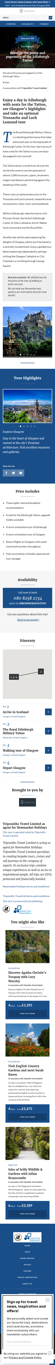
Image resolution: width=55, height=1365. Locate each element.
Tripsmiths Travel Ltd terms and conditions (26, 896)
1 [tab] (20, 354)
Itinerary (44, 24)
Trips (27, 1252)
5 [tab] (34, 354)
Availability (28, 24)
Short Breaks (27, 1258)
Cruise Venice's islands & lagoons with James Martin (26, 2)
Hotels (27, 1265)
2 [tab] (24, 354)
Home (27, 1245)
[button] (14, 676)
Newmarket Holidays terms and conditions (26, 886)
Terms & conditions (27, 1294)
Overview (11, 24)
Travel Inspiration (27, 1277)
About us (27, 1284)
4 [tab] (31, 354)
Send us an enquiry (28, 619)
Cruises (27, 1271)
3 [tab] (27, 354)
